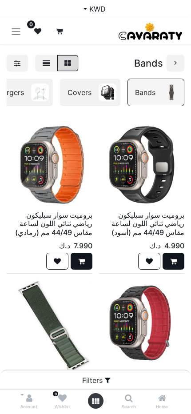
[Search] (129, 398)
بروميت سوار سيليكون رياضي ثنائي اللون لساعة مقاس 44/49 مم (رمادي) (53, 223)
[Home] (162, 398)
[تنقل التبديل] (16, 31)
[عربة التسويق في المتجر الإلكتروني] (59, 31)
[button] (173, 261)
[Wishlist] (62, 398)
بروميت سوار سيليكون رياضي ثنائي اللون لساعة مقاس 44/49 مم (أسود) (147, 223)
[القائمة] (46, 63)
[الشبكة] (68, 63)
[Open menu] (95, 401)
